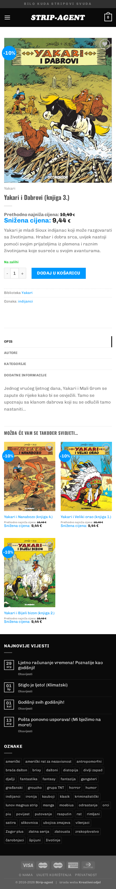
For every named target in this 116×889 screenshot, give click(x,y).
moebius (66, 805)
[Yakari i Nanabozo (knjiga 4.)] (29, 476)
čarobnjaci (15, 840)
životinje (53, 840)
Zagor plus (14, 831)
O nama (26, 875)
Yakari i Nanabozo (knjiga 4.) (28, 517)
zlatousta (62, 831)
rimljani (93, 814)
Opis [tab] (8, 341)
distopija (70, 770)
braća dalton (16, 770)
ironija (31, 796)
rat (79, 814)
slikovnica (29, 823)
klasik (65, 796)
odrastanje (88, 805)
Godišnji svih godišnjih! (41, 702)
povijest (23, 814)
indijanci (25, 301)
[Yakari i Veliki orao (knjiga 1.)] (86, 476)
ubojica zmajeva (56, 823)
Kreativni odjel (90, 882)
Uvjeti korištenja (53, 875)
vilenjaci (83, 823)
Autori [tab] (11, 353)
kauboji (48, 796)
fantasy (49, 779)
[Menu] (7, 17)
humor (91, 788)
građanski (14, 788)
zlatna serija (39, 831)
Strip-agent (44, 882)
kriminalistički (87, 796)
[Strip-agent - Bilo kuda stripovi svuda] (58, 17)
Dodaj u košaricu (58, 273)
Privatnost (86, 875)
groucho (35, 788)
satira (11, 823)
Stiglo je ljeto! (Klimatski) (43, 684)
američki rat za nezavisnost (48, 761)
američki (13, 761)
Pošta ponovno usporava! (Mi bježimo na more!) (59, 722)
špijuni (35, 840)
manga (48, 805)
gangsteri (89, 779)
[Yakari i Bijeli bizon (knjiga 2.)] (29, 572)
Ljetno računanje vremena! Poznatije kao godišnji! (60, 665)
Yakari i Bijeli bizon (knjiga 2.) (29, 613)
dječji (10, 779)
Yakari (9, 188)
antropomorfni (89, 761)
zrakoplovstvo (87, 831)
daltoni (52, 770)
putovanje (43, 814)
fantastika (28, 779)
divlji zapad (93, 770)
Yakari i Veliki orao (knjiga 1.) (86, 517)
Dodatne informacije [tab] (25, 375)
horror (74, 788)
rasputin (64, 814)
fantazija (68, 779)
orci (106, 805)
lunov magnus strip (22, 805)
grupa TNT (55, 788)
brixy (36, 770)
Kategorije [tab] (15, 364)
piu (8, 814)
